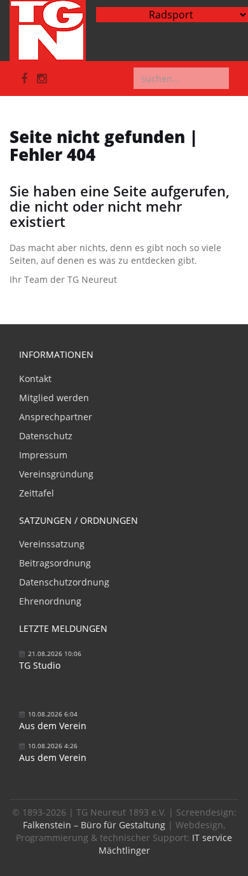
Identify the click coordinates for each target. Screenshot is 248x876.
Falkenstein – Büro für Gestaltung (94, 825)
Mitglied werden (54, 398)
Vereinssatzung (52, 544)
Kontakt (35, 379)
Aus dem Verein (52, 726)
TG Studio (39, 665)
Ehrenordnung (50, 601)
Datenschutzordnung (64, 582)
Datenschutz (45, 436)
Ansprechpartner (55, 417)
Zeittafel (36, 493)
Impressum (43, 455)
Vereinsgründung (56, 474)
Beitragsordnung (55, 563)
